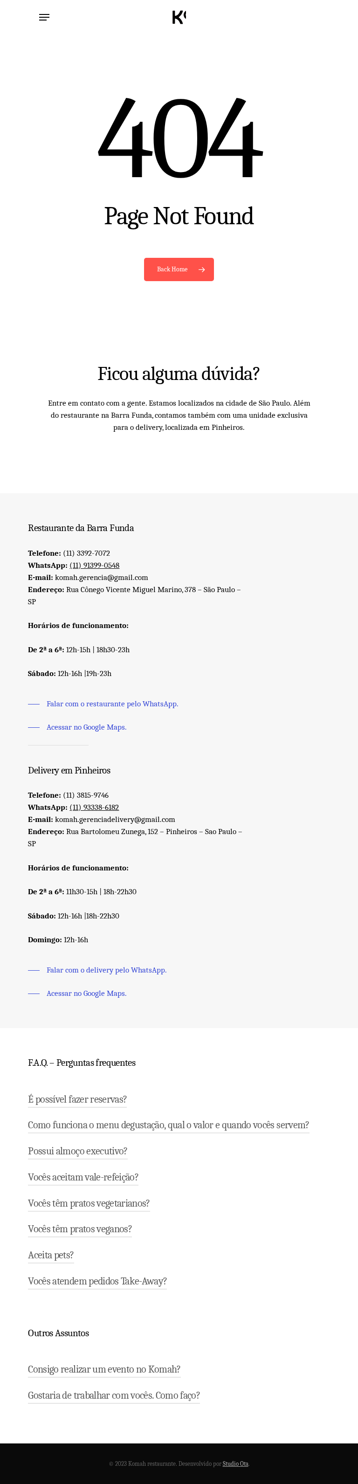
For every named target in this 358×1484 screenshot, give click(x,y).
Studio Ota (235, 1463)
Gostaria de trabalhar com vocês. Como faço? (114, 1395)
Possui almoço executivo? (77, 1151)
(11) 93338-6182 (94, 807)
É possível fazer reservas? (77, 1099)
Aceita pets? (51, 1255)
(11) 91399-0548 (94, 565)
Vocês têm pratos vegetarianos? (89, 1203)
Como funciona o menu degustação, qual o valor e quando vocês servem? (168, 1125)
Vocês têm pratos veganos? (80, 1229)
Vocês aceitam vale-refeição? (83, 1177)
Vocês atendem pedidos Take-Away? (97, 1281)
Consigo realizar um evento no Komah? (104, 1369)
